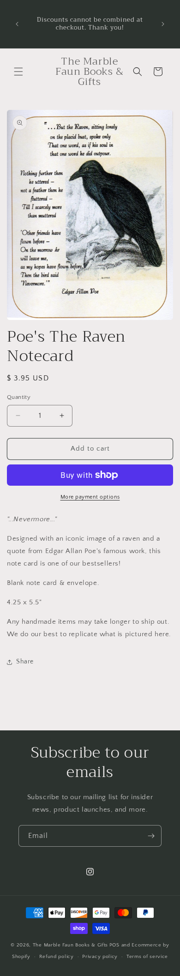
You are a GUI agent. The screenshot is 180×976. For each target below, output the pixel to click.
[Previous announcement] (17, 24)
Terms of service (147, 956)
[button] (18, 71)
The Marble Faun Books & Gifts (70, 945)
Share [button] (25, 661)
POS (114, 945)
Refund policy (56, 956)
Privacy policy (100, 956)
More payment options (90, 497)
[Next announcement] (163, 24)
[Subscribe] (151, 836)
